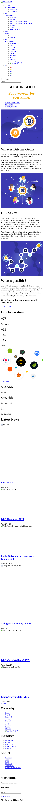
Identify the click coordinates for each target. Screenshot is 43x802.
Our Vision (9, 105)
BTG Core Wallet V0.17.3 (19, 21)
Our (9, 14)
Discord (12, 47)
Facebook (13, 51)
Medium (13, 55)
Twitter (12, 53)
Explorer (13, 17)
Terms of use (9, 766)
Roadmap (8, 758)
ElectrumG (13, 19)
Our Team (13, 11)
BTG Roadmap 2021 (12, 519)
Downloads (9, 740)
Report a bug (9, 744)
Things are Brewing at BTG (16, 623)
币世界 (19, 63)
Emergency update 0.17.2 (15, 696)
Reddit (12, 57)
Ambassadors (14, 43)
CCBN (12, 27)
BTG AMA (7, 482)
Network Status (15, 29)
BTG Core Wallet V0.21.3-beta (21, 23)
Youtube (13, 59)
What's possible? (11, 107)
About (10, 6)
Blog (7, 762)
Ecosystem (13, 9)
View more (5, 381)
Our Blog (13, 35)
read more (4, 703)
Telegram (13, 61)
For (7, 32)
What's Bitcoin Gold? (12, 103)
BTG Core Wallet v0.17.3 (15, 660)
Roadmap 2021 (6, 307)
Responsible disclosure (13, 768)
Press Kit (13, 37)
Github (12, 25)
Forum (12, 45)
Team (7, 760)
